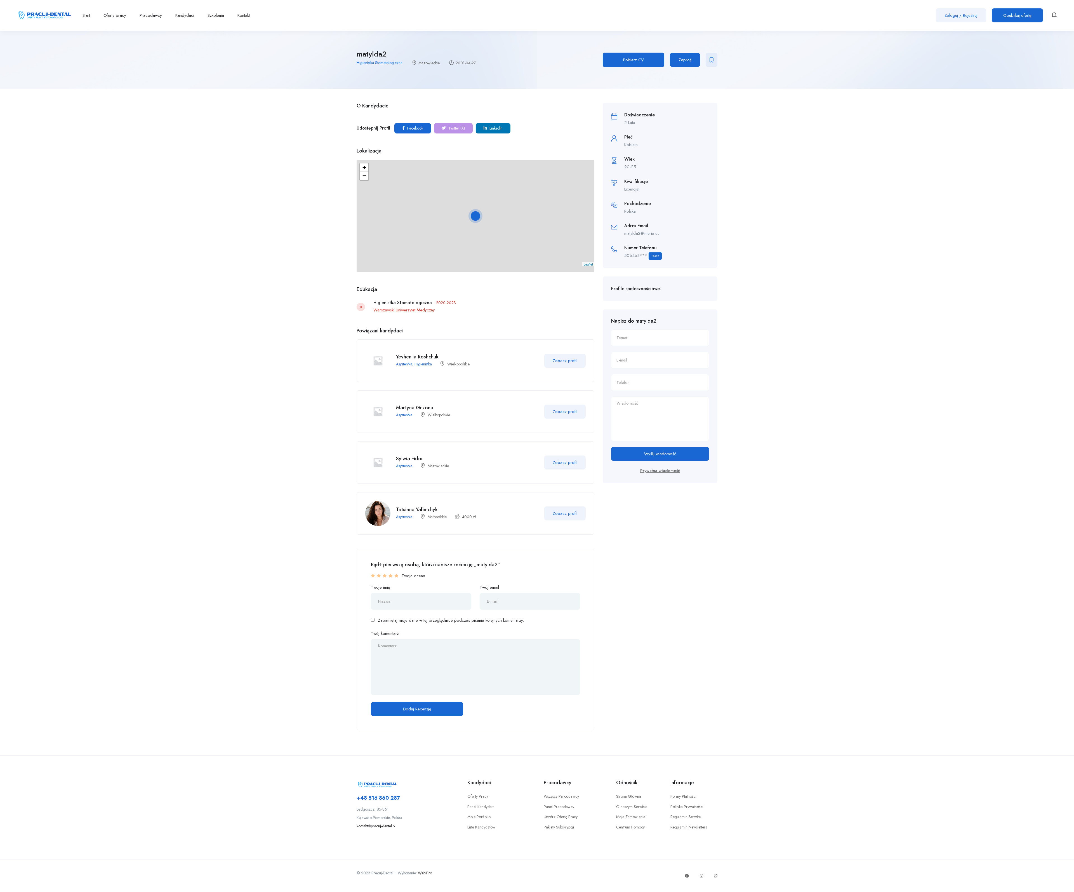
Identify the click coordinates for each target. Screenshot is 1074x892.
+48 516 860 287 (378, 798)
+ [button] (364, 167)
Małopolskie (437, 517)
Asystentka (404, 364)
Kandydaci (184, 15)
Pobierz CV (633, 60)
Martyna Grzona (414, 407)
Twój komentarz (385, 633)
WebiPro (425, 873)
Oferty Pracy (477, 796)
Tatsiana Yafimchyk (417, 509)
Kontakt (243, 15)
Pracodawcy (151, 15)
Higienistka (423, 364)
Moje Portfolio (479, 817)
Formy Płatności (683, 796)
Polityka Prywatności (686, 806)
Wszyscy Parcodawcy (561, 796)
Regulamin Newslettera (688, 827)
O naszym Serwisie (631, 806)
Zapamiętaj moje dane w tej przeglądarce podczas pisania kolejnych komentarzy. (451, 620)
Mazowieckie (429, 63)
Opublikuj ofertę (1017, 15)
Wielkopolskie (458, 364)
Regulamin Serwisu (685, 817)
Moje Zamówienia (630, 817)
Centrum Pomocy (630, 827)
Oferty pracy (114, 15)
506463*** (641, 255)
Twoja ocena (413, 576)
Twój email (489, 587)
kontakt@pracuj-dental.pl (376, 826)
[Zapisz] (711, 60)
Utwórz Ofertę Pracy (561, 817)
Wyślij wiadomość (660, 454)
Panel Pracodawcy (559, 806)
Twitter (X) (456, 128)
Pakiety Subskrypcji (559, 827)
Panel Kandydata (480, 806)
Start (86, 15)
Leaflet (588, 264)
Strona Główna (628, 796)
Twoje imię (380, 587)
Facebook (414, 128)
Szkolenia (216, 15)
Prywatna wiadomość (660, 471)
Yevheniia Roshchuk (417, 356)
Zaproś (685, 60)
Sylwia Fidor (409, 458)
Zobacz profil (565, 361)
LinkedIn (495, 128)
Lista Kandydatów (481, 827)
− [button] (364, 175)
